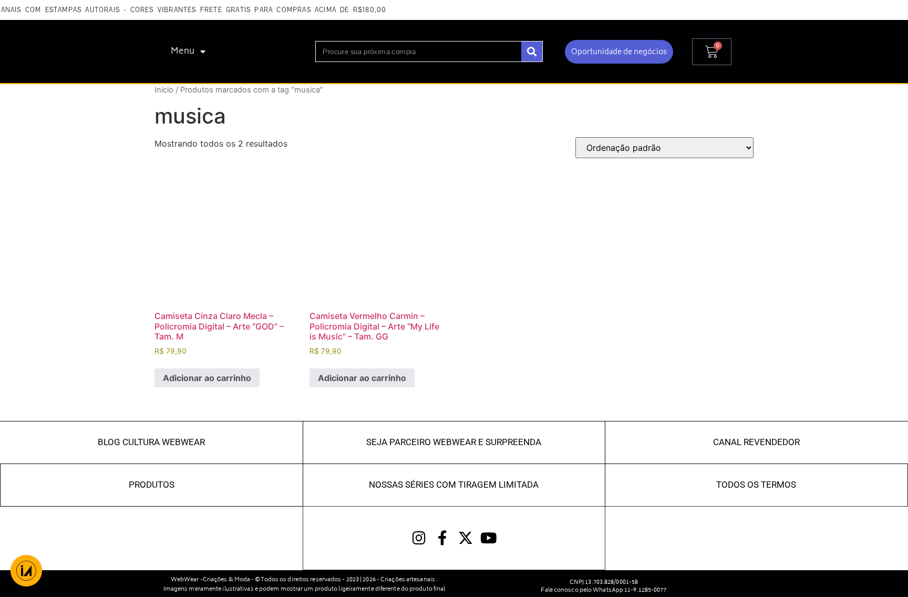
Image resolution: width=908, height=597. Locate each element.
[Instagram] (419, 538)
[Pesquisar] (531, 51)
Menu (183, 51)
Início (163, 90)
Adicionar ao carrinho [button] (207, 378)
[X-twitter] (465, 538)
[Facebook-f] (442, 538)
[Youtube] (488, 538)
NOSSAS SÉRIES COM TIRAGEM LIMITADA (454, 484)
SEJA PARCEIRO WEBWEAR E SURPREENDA (453, 442)
